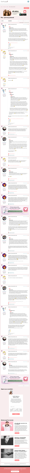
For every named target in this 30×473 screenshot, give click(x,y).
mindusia (4, 131)
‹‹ (18, 20)
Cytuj (24, 24)
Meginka (4, 29)
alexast (4, 200)
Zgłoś (28, 24)
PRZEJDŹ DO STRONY (15, 471)
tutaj (10, 411)
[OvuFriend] (4, 2)
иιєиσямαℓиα (4, 173)
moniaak (4, 280)
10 (23, 385)
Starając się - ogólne (5, 6)
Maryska (4, 55)
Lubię (26, 24)
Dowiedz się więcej (16, 469)
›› (28, 385)
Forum (1, 6)
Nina (4, 356)
